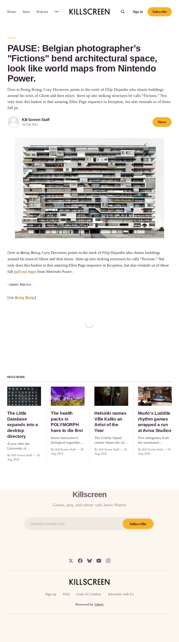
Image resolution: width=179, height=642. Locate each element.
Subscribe (159, 12)
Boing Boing (25, 297)
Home (11, 12)
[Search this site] (123, 11)
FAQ (66, 594)
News (11, 38)
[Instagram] (108, 560)
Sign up (50, 594)
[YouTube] (98, 560)
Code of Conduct (88, 594)
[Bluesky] (89, 560)
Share (162, 122)
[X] (71, 560)
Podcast (42, 12)
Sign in (138, 12)
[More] (56, 11)
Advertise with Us (121, 594)
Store (26, 12)
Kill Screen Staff (35, 120)
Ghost (98, 604)
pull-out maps (25, 271)
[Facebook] (80, 560)
